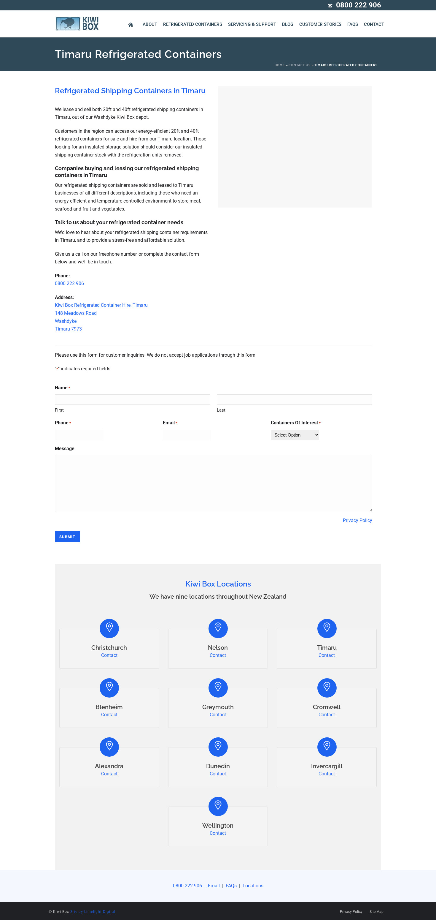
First (59, 410)
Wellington (217, 825)
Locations (252, 886)
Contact (374, 24)
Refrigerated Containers (192, 24)
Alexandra (109, 766)
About (150, 24)
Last (221, 410)
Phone (63, 423)
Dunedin (218, 766)
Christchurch (109, 647)
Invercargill (327, 766)
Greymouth (218, 707)
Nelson (218, 647)
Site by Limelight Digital (92, 912)
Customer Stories (320, 24)
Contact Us (300, 65)
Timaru (327, 647)
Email (170, 423)
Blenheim (109, 707)
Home (280, 65)
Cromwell (326, 707)
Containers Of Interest (296, 423)
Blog (287, 24)
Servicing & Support (252, 24)
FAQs (352, 24)
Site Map (377, 912)
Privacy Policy (357, 520)
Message (64, 448)
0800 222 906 (358, 5)
